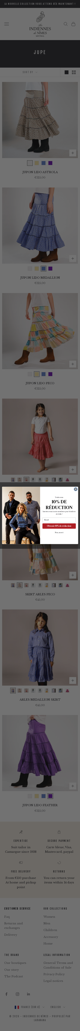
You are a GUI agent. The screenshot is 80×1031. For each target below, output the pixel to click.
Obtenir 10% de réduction (59, 526)
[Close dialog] (75, 489)
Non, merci (59, 532)
